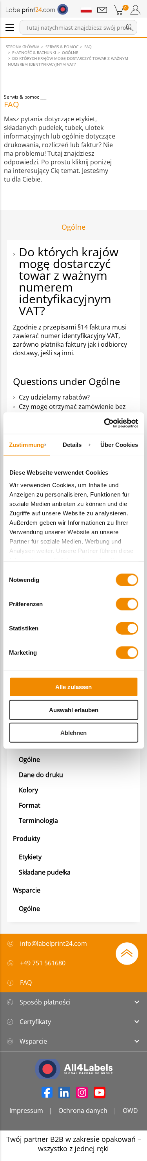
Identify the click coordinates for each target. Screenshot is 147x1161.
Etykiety (30, 857)
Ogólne (29, 759)
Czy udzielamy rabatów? (54, 397)
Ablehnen (73, 732)
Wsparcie (26, 890)
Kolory (28, 790)
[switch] (127, 604)
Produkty (26, 838)
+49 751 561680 (42, 963)
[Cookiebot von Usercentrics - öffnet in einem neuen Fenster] (104, 423)
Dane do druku (41, 774)
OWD (130, 1110)
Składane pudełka (45, 872)
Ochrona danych (82, 1110)
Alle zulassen (73, 687)
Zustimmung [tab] (26, 444)
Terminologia (38, 820)
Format (29, 805)
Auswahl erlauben (73, 709)
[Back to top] (127, 953)
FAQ (26, 982)
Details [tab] (72, 444)
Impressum (26, 1110)
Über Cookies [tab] (119, 444)
